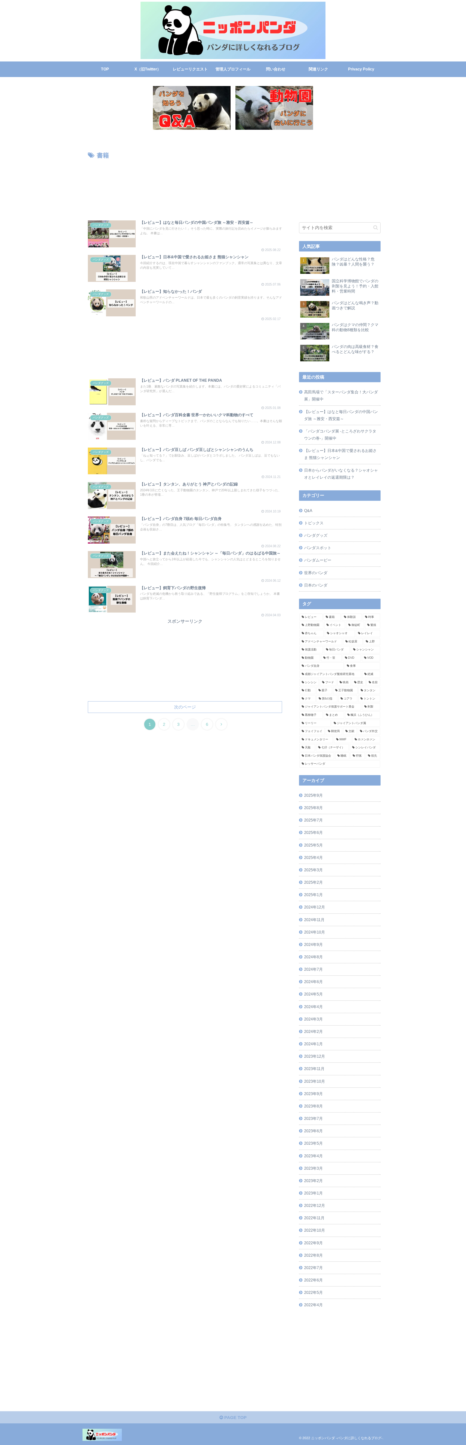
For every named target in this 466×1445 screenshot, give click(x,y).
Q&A (308, 510)
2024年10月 (314, 932)
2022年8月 (313, 1255)
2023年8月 (313, 1106)
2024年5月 (313, 994)
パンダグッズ (315, 535)
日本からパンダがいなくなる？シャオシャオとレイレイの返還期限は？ (341, 473)
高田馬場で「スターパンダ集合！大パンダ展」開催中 (341, 395)
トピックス (314, 523)
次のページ (185, 707)
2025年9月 (313, 795)
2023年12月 (314, 1056)
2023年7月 (313, 1118)
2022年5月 (313, 1292)
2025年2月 (313, 882)
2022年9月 (313, 1243)
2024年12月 (314, 907)
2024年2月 (313, 1031)
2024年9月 (313, 944)
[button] (375, 227)
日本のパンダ (315, 585)
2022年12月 (314, 1205)
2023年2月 (313, 1180)
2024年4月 (313, 1006)
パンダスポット (317, 547)
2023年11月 (314, 1068)
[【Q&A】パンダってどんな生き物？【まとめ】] (192, 108)
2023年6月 (313, 1131)
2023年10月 (314, 1081)
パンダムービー (317, 560)
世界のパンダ (315, 573)
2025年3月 (313, 870)
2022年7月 (313, 1267)
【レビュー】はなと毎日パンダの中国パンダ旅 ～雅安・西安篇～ (341, 415)
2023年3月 (313, 1168)
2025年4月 (313, 857)
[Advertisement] (185, 186)
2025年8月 (313, 807)
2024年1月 (313, 1044)
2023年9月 (313, 1093)
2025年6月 (313, 832)
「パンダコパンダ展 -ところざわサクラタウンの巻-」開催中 (340, 434)
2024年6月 (313, 981)
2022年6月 (313, 1280)
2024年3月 (313, 1019)
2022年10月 (314, 1230)
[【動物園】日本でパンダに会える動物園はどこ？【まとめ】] (274, 108)
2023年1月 (313, 1193)
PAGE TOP (235, 1417)
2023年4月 (313, 1156)
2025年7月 (313, 820)
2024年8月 (313, 957)
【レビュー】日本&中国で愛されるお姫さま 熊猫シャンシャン (340, 454)
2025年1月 (313, 894)
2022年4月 (313, 1305)
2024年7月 (313, 969)
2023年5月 (313, 1143)
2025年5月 (313, 845)
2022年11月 (314, 1218)
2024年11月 (314, 919)
